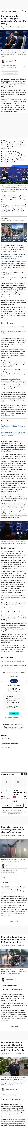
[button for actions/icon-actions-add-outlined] (15, 61)
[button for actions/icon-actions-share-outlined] (24, 66)
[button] (22, 11)
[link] (9, 11)
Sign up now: (4, 27)
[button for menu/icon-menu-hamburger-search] (25, 11)
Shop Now (6, 805)
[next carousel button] (25, 849)
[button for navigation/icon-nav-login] (22, 11)
